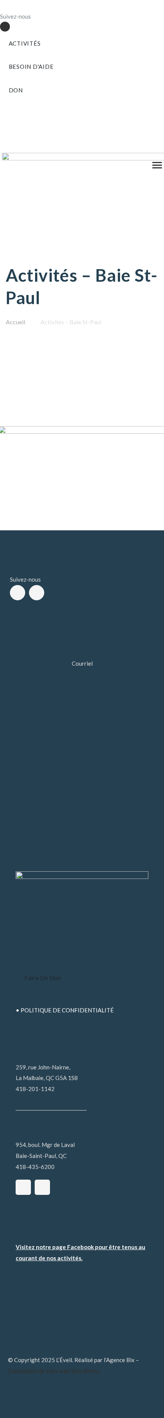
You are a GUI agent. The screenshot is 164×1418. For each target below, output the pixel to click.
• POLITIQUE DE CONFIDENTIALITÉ (65, 1010)
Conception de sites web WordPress (54, 1370)
